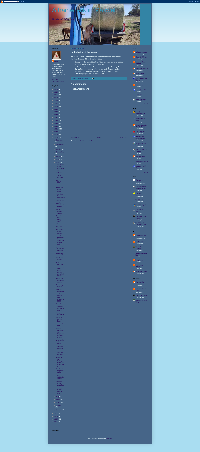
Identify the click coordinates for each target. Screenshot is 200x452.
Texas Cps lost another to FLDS (60, 298)
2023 (56, 98)
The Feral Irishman (139, 194)
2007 (56, 413)
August (58, 156)
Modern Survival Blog (141, 301)
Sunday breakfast (60, 314)
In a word (59, 185)
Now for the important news (60, 370)
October (59, 149)
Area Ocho (139, 95)
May (57, 397)
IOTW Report (140, 132)
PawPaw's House (141, 242)
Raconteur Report (141, 271)
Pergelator (139, 260)
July (57, 159)
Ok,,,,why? (59, 227)
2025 (56, 92)
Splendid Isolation (142, 161)
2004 (56, 422)
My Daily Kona (140, 156)
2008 (56, 137)
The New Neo (140, 200)
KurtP (56, 61)
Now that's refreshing (60, 254)
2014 (56, 120)
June (58, 162)
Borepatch (139, 85)
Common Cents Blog (141, 289)
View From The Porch (141, 236)
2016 (56, 115)
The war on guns (141, 205)
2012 (56, 126)
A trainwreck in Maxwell (84, 10)
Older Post (123, 137)
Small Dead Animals (139, 247)
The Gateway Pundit (140, 181)
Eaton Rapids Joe (141, 99)
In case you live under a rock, (60, 280)
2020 (56, 106)
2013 (56, 123)
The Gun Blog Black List (140, 283)
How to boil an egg (59, 258)
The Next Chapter (142, 295)
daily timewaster (141, 52)
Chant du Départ (141, 57)
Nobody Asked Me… (140, 119)
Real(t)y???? (60, 200)
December (59, 140)
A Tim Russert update (59, 211)
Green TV (59, 304)
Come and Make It (142, 68)
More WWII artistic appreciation (60, 167)
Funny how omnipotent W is (60, 308)
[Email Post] (92, 78)
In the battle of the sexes (60, 341)
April (58, 399)
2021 (56, 103)
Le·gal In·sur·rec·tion (140, 112)
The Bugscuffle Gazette (141, 217)
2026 (56, 89)
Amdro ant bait (59, 324)
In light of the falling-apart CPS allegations (60, 361)
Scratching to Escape (140, 265)
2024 (56, 95)
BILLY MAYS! (59, 181)
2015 (56, 117)
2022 (56, 100)
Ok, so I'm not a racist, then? (59, 218)
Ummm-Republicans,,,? (60, 291)
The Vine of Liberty (139, 210)
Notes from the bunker (141, 144)
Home (99, 137)
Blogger (109, 438)
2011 (56, 129)
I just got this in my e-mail (60, 242)
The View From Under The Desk (141, 187)
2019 (56, 109)
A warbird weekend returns (60, 204)
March (58, 402)
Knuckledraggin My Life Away (141, 126)
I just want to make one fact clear (60, 248)
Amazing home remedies (60, 383)
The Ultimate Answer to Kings (141, 223)
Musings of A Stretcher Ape (140, 137)
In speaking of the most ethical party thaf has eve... (60, 271)
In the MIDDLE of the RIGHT (141, 150)
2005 (56, 419)
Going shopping (60, 263)
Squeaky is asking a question (59, 348)
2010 (56, 132)
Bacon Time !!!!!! (141, 90)
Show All (146, 104)
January (59, 410)
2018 (56, 112)
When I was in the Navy (59, 189)
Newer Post (75, 137)
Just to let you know (60, 236)
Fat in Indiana (140, 73)
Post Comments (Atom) (87, 141)
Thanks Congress (59, 176)
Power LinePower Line (141, 254)
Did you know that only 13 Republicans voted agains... (60, 333)
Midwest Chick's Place (141, 167)
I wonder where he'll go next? (59, 390)
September (60, 152)
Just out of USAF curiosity (59, 231)
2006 (56, 416)
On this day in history (60, 285)
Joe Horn (59, 173)
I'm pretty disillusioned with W (60, 377)
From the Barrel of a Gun (141, 62)
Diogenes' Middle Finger (141, 79)
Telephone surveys (59, 353)
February (59, 405)
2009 (56, 135)
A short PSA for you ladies (60, 319)
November (59, 144)
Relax (57, 224)
